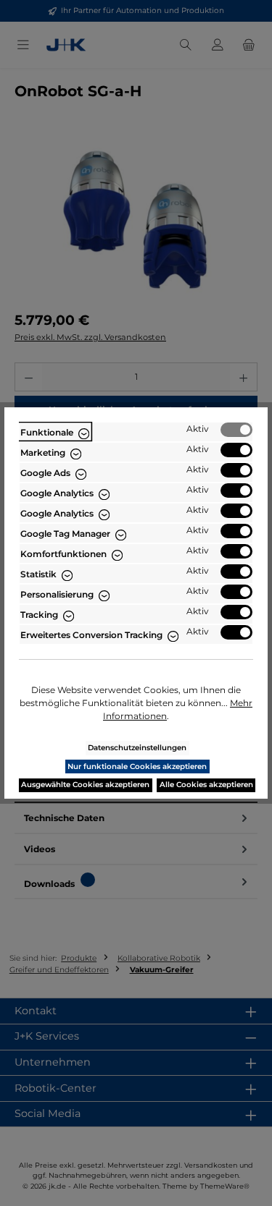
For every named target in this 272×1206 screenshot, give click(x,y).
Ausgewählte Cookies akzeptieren (85, 784)
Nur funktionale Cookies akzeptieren (137, 766)
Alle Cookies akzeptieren (206, 784)
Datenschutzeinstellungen (137, 747)
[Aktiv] (236, 429)
